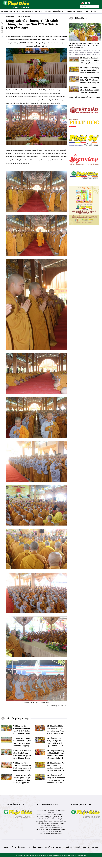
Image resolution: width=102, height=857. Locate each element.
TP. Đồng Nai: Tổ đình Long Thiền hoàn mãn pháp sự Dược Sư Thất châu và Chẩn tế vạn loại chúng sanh (56, 780)
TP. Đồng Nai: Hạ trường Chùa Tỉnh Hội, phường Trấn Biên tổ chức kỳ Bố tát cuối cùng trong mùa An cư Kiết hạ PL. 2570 (89, 83)
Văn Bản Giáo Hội (28, 11)
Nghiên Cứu (39, 11)
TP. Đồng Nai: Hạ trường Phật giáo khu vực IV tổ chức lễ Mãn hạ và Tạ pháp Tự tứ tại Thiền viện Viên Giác (22, 731)
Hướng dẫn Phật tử (59, 11)
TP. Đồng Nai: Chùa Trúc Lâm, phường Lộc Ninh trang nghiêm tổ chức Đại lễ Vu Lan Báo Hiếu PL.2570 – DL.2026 (22, 768)
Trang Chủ (4, 11)
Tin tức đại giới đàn (24, 16)
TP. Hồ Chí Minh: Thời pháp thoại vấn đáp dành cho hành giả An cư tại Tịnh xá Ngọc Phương (22, 756)
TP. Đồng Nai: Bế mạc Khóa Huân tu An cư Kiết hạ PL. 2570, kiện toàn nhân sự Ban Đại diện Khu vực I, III (90, 92)
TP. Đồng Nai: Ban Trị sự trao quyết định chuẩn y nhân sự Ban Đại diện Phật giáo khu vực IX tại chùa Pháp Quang (90, 73)
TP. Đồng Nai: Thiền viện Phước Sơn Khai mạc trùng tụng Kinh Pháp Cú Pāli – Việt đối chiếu (56, 731)
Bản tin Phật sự (15, 11)
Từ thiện (93, 11)
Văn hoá (48, 11)
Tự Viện (86, 11)
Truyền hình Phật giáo (74, 11)
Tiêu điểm (80, 18)
